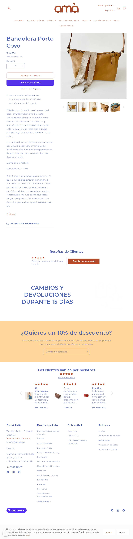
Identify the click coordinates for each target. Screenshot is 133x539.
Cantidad (10, 61)
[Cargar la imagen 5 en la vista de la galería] (115, 107)
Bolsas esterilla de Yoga (48, 452)
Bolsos (40, 439)
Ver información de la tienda (23, 103)
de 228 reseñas (66, 377)
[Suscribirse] (87, 352)
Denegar (122, 532)
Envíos (101, 431)
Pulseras (41, 484)
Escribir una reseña (84, 261)
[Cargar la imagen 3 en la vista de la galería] (93, 107)
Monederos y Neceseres (48, 466)
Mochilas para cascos (47, 475)
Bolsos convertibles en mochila (48, 432)
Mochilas (41, 471)
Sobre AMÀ (73, 436)
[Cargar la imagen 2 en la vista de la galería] (82, 107)
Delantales (42, 457)
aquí (28, 535)
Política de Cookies (107, 449)
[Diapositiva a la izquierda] (63, 107)
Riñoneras (42, 489)
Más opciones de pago (30, 89)
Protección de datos (108, 445)
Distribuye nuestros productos (77, 442)
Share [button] (12, 214)
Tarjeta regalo (44, 501)
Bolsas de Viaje (44, 448)
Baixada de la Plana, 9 (18, 438)
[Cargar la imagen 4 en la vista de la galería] (104, 107)
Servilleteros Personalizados (44, 495)
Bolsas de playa (44, 443)
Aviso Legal (104, 440)
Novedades (42, 480)
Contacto (72, 431)
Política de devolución (109, 436)
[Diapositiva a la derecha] (124, 107)
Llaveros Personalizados (49, 461)
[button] (9, 8)
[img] (66, 374)
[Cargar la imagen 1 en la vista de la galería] (72, 107)
